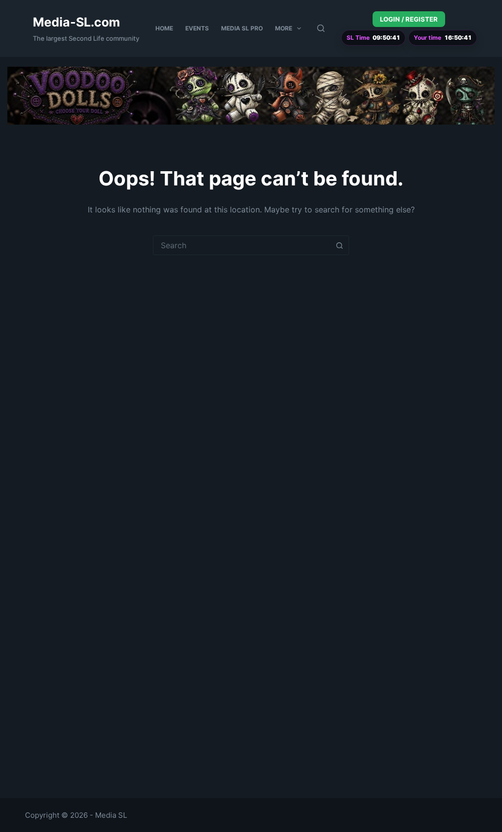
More (283, 28)
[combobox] (241, 245)
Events (197, 28)
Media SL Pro (242, 28)
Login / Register (409, 19)
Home (164, 28)
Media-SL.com (76, 22)
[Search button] (339, 245)
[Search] (321, 28)
